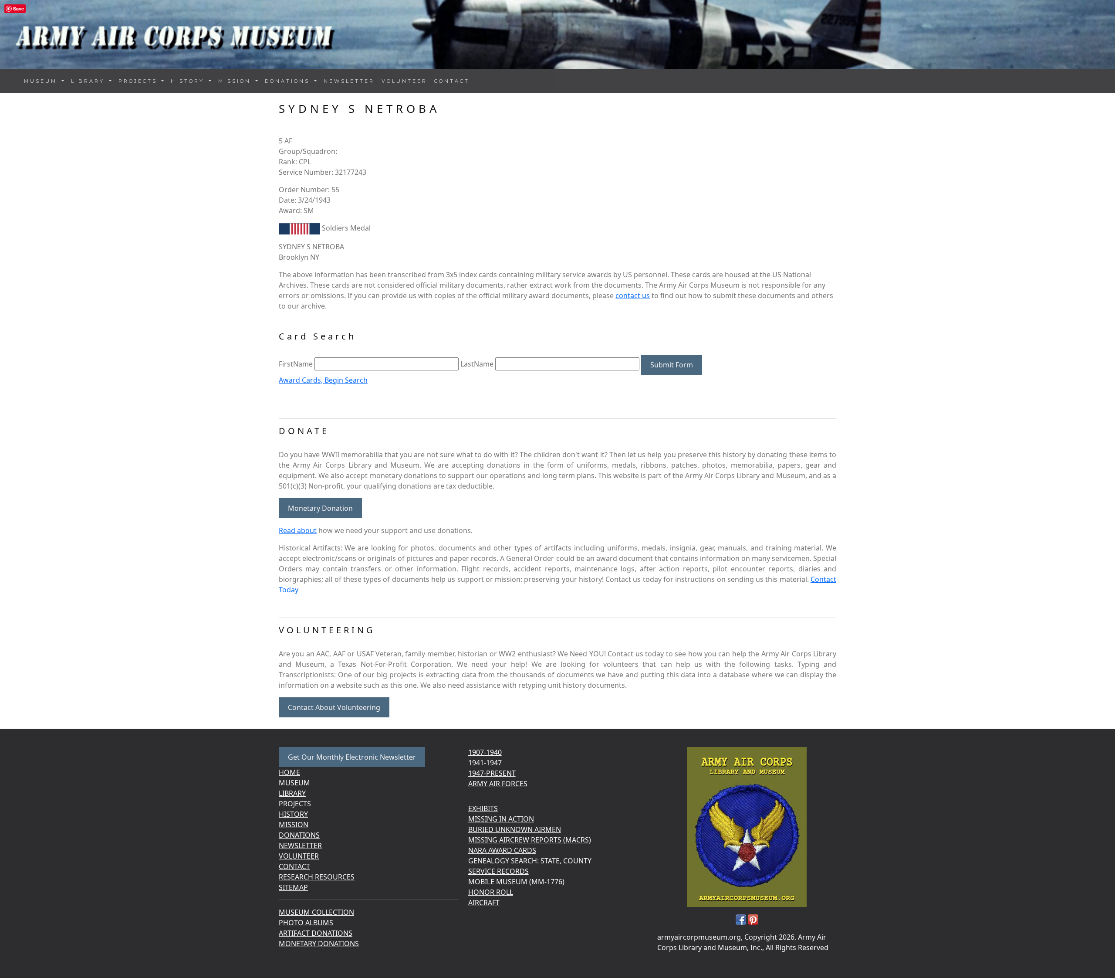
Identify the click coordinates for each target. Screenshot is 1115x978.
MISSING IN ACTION (501, 819)
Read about (298, 530)
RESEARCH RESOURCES (317, 877)
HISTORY (293, 814)
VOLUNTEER (404, 81)
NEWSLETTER (349, 81)
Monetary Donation (320, 508)
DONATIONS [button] (289, 81)
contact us (632, 295)
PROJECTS (295, 803)
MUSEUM (294, 783)
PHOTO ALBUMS (306, 922)
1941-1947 (485, 762)
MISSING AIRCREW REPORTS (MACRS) (529, 840)
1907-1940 (485, 752)
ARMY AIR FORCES (497, 783)
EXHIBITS (483, 808)
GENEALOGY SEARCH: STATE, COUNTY (529, 861)
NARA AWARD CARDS (502, 850)
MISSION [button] (236, 81)
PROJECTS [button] (139, 81)
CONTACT (452, 81)
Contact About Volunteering (334, 707)
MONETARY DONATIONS (319, 943)
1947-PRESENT (492, 773)
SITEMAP (293, 887)
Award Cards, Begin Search (323, 380)
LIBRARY (292, 793)
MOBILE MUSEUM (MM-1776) (516, 881)
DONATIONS (299, 835)
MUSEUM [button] (42, 81)
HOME (289, 772)
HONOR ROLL (490, 892)
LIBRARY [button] (89, 81)
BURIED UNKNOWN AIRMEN (514, 829)
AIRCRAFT (484, 902)
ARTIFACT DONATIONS (315, 933)
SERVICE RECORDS (498, 871)
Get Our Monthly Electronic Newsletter (352, 757)
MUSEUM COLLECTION (316, 912)
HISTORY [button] (189, 81)
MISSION (293, 824)
